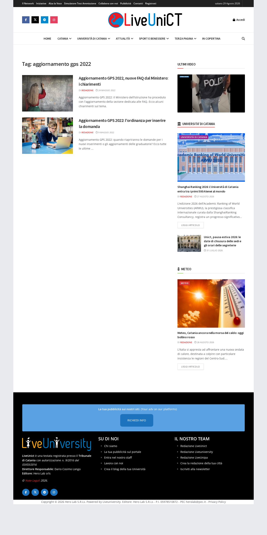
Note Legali (32, 480)
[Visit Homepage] (145, 20)
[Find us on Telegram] (44, 19)
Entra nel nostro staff (118, 457)
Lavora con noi (113, 463)
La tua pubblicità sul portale (122, 452)
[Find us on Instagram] (54, 19)
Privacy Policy (217, 502)
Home (47, 38)
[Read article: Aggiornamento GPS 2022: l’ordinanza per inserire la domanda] (47, 135)
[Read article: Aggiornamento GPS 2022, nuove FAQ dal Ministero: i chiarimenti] (47, 93)
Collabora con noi (108, 3)
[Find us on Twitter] (35, 19)
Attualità (123, 38)
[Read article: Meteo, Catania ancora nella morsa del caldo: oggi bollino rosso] (211, 303)
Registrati (150, 3)
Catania (62, 38)
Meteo (184, 283)
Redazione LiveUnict (193, 446)
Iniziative (41, 3)
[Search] (243, 38)
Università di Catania (92, 38)
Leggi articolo (192, 225)
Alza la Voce (55, 3)
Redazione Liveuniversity (196, 452)
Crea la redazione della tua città (201, 463)
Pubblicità (125, 3)
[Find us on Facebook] (26, 19)
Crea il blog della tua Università (124, 469)
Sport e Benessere (152, 38)
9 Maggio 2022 (106, 132)
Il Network (28, 3)
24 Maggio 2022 (106, 90)
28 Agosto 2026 (205, 342)
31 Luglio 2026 (214, 250)
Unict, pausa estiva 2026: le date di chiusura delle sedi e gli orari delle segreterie (222, 241)
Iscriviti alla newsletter (195, 469)
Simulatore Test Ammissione (80, 3)
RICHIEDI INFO (136, 420)
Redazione (87, 90)
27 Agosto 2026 (205, 196)
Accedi (240, 20)
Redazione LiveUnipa (194, 457)
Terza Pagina (184, 38)
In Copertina (211, 38)
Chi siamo (110, 446)
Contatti (138, 3)
